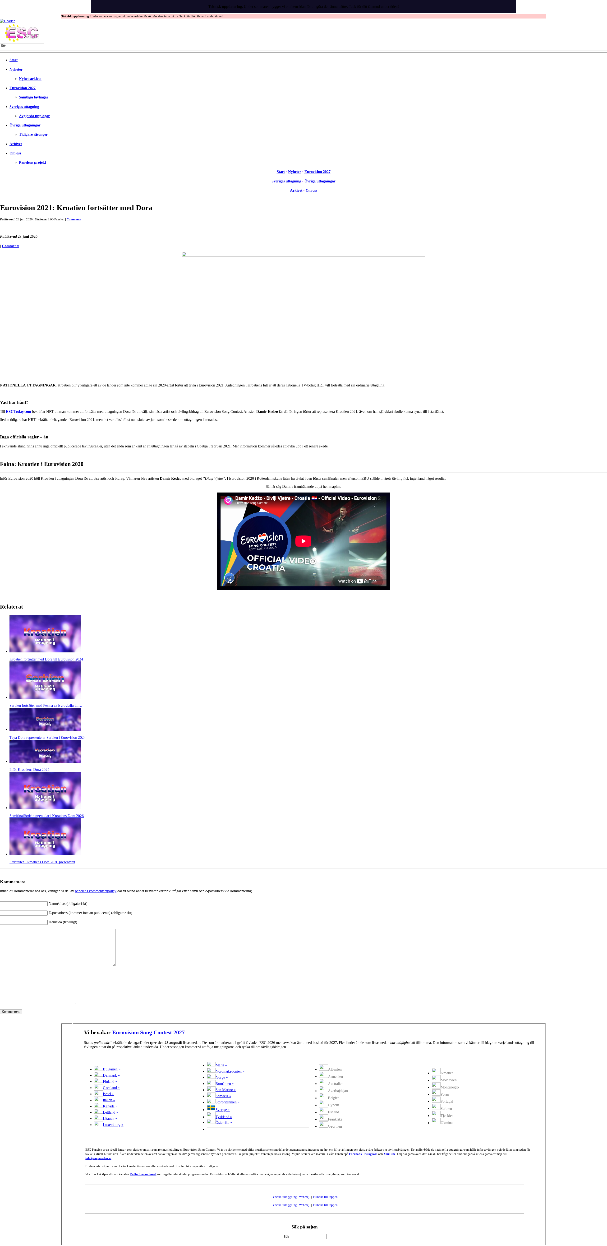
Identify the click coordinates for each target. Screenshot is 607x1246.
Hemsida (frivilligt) (63, 922)
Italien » (109, 1100)
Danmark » (111, 1075)
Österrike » (224, 1122)
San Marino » (226, 1090)
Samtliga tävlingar (33, 97)
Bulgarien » (111, 1069)
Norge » (222, 1077)
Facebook (355, 1154)
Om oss (15, 153)
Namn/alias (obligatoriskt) (68, 904)
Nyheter (16, 69)
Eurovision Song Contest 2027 (148, 1032)
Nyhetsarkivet (30, 79)
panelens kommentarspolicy (95, 891)
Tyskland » (224, 1117)
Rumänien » (225, 1084)
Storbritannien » (227, 1102)
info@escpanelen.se (98, 1158)
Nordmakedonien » (230, 1071)
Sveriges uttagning (24, 107)
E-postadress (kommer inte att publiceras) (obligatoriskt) (90, 913)
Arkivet (15, 144)
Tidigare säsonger (33, 134)
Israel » (108, 1094)
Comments (74, 219)
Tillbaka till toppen (325, 1197)
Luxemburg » (113, 1125)
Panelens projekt (32, 162)
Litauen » (110, 1118)
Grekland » (111, 1088)
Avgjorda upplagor (34, 116)
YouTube (389, 1154)
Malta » (221, 1065)
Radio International (143, 1174)
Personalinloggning (284, 1197)
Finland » (110, 1081)
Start (13, 60)
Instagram (370, 1154)
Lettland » (110, 1112)
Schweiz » (223, 1096)
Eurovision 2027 (22, 88)
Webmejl (304, 1197)
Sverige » (223, 1110)
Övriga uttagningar (25, 125)
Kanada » (110, 1106)
